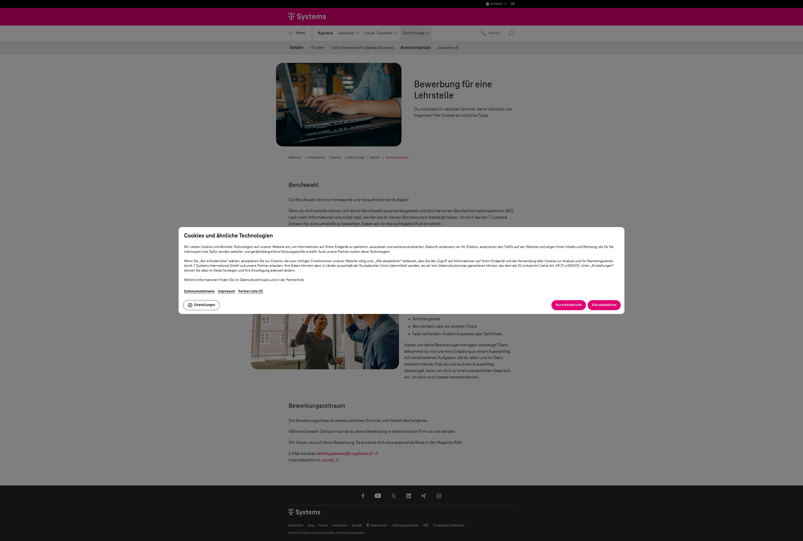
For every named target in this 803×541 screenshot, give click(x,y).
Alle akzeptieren (604, 305)
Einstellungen (204, 305)
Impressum (226, 291)
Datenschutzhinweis (199, 291)
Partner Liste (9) (250, 291)
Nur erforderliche (569, 305)
